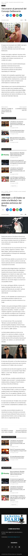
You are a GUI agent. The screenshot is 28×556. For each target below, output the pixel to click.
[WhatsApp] (17, 15)
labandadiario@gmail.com (14, 537)
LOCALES (6, 2)
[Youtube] (19, 547)
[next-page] (5, 145)
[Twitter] (10, 15)
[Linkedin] (20, 15)
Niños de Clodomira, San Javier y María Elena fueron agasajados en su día (18, 139)
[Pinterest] (14, 15)
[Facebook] (7, 15)
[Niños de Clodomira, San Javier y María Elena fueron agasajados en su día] (5, 139)
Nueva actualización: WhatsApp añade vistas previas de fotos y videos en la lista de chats (17, 154)
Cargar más (13, 185)
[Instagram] (12, 547)
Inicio (2, 2)
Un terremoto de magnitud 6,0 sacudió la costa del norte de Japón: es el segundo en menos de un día (18, 162)
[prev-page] (2, 145)
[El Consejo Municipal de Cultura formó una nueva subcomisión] (5, 132)
